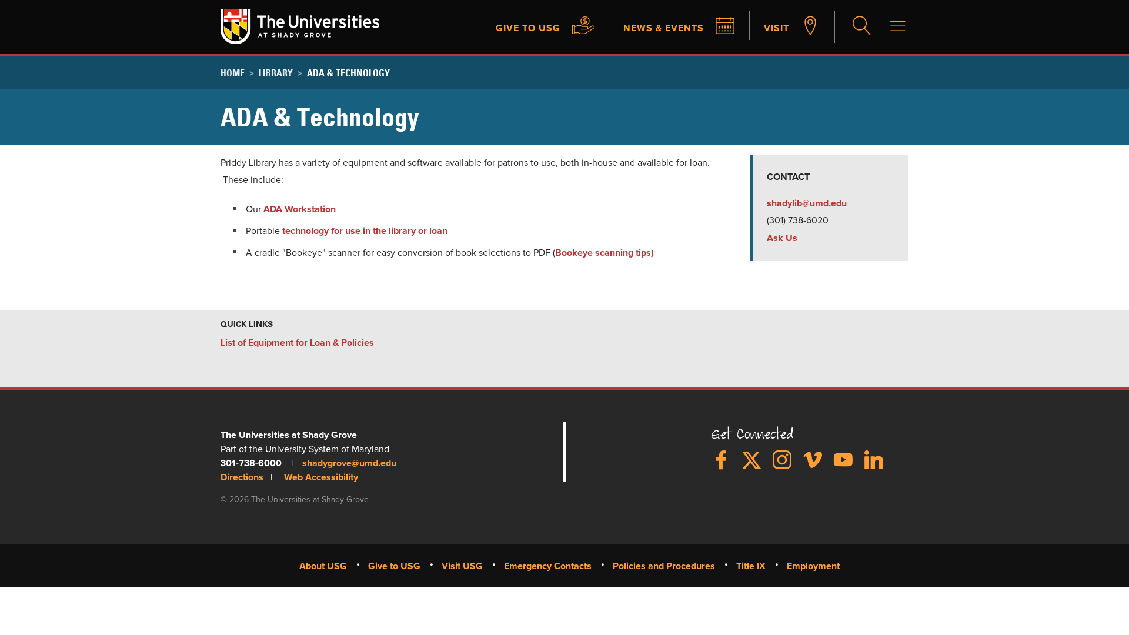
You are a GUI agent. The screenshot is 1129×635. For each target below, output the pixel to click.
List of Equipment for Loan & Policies (297, 342)
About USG (323, 566)
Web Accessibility (321, 477)
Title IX (751, 566)
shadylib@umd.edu (807, 203)
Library (276, 73)
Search (860, 27)
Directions (242, 477)
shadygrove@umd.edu (349, 463)
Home (233, 73)
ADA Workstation (299, 209)
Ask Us (782, 238)
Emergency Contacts (548, 566)
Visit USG (462, 566)
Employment (813, 566)
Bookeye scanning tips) (604, 253)
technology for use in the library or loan (364, 231)
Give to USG (528, 28)
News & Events (663, 28)
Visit (776, 28)
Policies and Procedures (664, 566)
